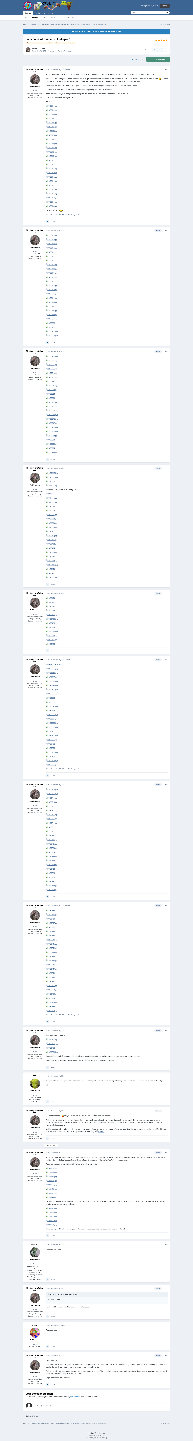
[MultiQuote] (47, 221)
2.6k (35, 1095)
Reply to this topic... (45, 1405)
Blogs (53, 17)
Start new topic (137, 59)
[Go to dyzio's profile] (35, 1333)
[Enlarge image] (160, 79)
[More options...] (165, 69)
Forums (35, 17)
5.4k (35, 1264)
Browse (28, 13)
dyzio (34, 1325)
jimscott (34, 1244)
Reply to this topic (158, 59)
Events (26, 17)
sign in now (74, 1397)
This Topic (158, 12)
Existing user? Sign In (148, 6)
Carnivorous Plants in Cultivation (60, 51)
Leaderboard (48, 13)
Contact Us (92, 1433)
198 (35, 91)
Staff (60, 17)
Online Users (70, 17)
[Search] (167, 12)
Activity (37, 13)
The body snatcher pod (43, 49)
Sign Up (164, 5)
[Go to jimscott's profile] (35, 1252)
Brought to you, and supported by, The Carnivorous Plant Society (96, 31)
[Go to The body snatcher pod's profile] (28, 49)
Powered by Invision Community (96, 1438)
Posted (55, 70)
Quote (53, 221)
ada (34, 1076)
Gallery (44, 17)
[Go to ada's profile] (35, 1084)
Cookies (102, 1433)
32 (36, 1344)
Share (146, 50)
